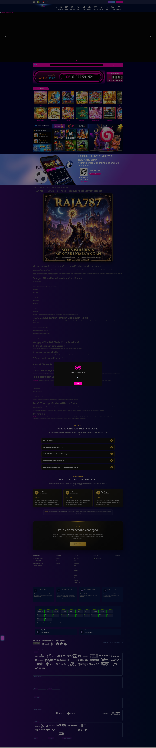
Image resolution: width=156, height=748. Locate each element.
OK (78, 383)
